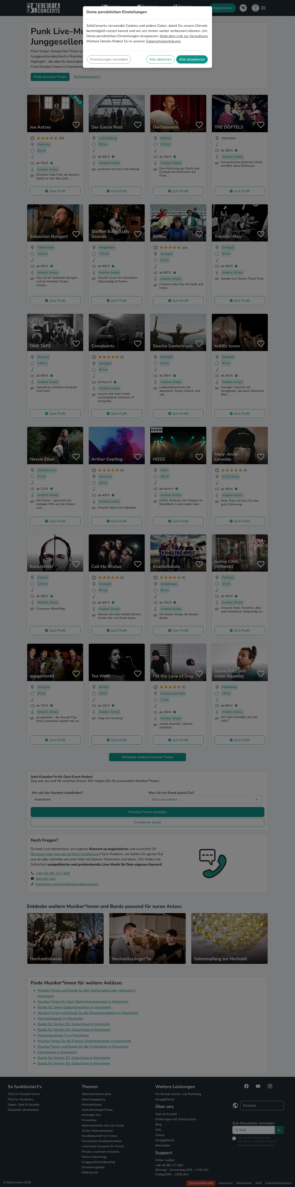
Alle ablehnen (160, 59)
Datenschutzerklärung (163, 41)
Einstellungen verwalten (109, 59)
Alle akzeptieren (192, 59)
